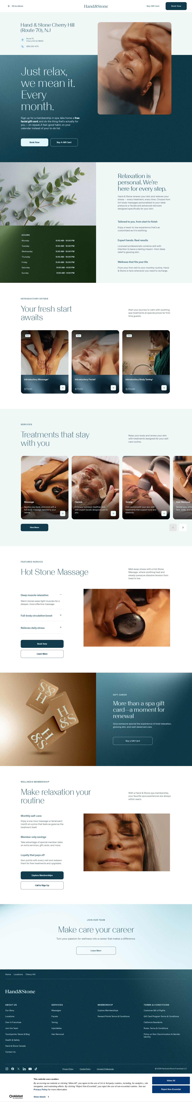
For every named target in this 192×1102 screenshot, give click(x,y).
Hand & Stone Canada (15, 1046)
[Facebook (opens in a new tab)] (12, 1068)
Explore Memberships (108, 1010)
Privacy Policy (67, 1069)
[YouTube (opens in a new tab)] (30, 1068)
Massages (56, 1010)
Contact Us (10, 1052)
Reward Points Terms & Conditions (114, 1016)
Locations (9, 1016)
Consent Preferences (105, 1069)
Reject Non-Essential (171, 1089)
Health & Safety (12, 1040)
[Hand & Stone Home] (96, 6)
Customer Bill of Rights (154, 1010)
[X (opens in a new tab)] (18, 1068)
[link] (44, 362)
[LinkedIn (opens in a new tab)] (24, 1068)
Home (8, 974)
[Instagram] (6, 1068)
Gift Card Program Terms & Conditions (161, 1016)
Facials (54, 1016)
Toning (54, 1022)
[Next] (183, 527)
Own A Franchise (13, 1022)
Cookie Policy (85, 1069)
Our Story (9, 1010)
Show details (40, 1097)
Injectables (56, 1028)
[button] (42, 594)
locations (18, 974)
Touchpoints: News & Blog (17, 1034)
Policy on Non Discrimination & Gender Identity (162, 1035)
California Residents (153, 1022)
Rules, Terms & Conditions (156, 1028)
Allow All (171, 1080)
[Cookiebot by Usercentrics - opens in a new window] (16, 1097)
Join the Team (11, 1028)
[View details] (62, 387)
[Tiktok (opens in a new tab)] (35, 1068)
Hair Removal (57, 1034)
